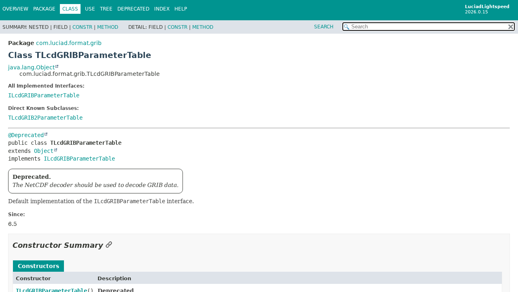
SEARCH (323, 27)
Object (43, 151)
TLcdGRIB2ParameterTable (45, 117)
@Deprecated (26, 135)
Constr (82, 27)
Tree (106, 9)
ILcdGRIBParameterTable (43, 95)
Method (107, 27)
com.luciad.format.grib (69, 43)
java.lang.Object (31, 67)
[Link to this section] (109, 245)
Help (180, 9)
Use (90, 9)
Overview (15, 9)
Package (44, 9)
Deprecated (133, 9)
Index (162, 9)
